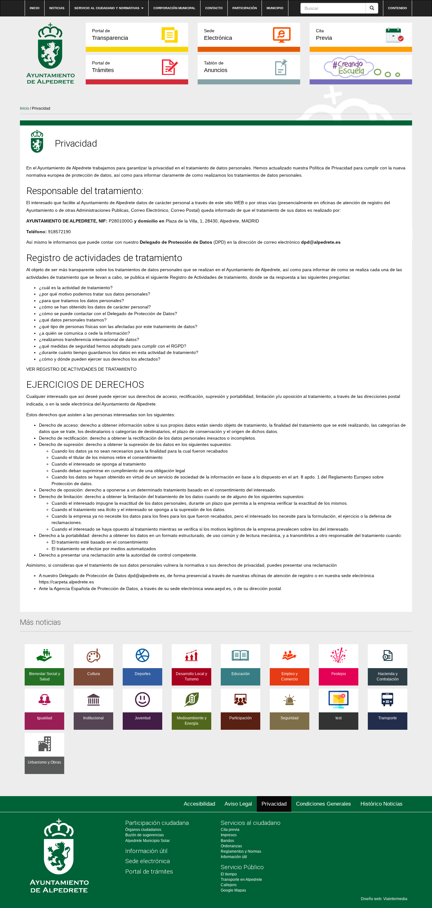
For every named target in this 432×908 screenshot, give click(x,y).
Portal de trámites (149, 871)
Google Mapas (233, 890)
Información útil (146, 851)
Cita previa (230, 829)
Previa (324, 34)
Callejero (229, 885)
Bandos (227, 840)
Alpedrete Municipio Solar (147, 840)
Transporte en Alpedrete (241, 879)
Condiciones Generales (323, 804)
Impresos (229, 835)
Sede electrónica (147, 861)
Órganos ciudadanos (143, 829)
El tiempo (229, 874)
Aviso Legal (238, 804)
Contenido (397, 8)
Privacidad (274, 804)
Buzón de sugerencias (144, 835)
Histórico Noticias (382, 804)
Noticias (57, 8)
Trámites (103, 66)
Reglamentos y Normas (241, 851)
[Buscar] (372, 8)
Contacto (214, 8)
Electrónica (218, 34)
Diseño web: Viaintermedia (384, 899)
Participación (244, 8)
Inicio (35, 8)
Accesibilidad (199, 804)
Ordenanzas (231, 846)
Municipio (275, 8)
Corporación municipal (174, 8)
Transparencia (110, 34)
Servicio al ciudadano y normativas (107, 8)
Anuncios (215, 66)
